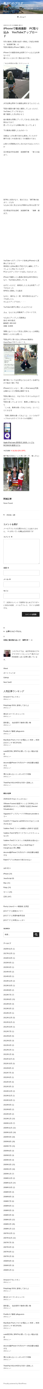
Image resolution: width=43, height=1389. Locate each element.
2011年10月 (7, 1063)
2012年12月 (7, 1018)
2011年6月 (7, 1077)
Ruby (5, 887)
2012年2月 (7, 1050)
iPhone (9, 515)
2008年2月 (7, 1224)
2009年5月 (7, 1155)
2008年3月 (7, 1220)
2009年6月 (7, 1151)
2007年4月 (7, 1247)
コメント (7, 537)
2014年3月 (7, 976)
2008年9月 (7, 1192)
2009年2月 (7, 1169)
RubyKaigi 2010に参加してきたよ (16, 705)
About (5, 668)
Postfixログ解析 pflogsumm (13, 731)
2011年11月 (7, 1059)
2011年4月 (7, 1082)
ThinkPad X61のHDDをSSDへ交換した (18, 783)
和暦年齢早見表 (19, 916)
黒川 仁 (21, 25)
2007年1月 (7, 1256)
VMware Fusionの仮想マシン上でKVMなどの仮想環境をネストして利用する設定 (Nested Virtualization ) (20, 806)
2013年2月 (7, 1013)
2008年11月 (7, 1183)
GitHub (6, 678)
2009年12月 (7, 1123)
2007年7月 (7, 1242)
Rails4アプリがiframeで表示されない (17, 860)
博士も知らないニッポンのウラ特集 (17, 774)
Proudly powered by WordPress (14, 1383)
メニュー (22, 17)
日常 (14, 515)
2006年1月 (7, 1270)
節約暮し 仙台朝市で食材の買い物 (17, 723)
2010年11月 (7, 1096)
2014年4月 (7, 972)
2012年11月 (7, 1022)
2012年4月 (7, 1045)
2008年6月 (7, 1206)
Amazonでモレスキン (11, 697)
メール (7, 579)
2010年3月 (7, 1114)
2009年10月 (7, 1132)
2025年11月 (7, 949)
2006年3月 (7, 1265)
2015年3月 (7, 967)
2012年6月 (7, 1036)
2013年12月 (7, 981)
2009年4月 (7, 1160)
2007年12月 (7, 1233)
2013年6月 (7, 999)
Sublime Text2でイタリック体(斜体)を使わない (21, 840)
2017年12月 (7, 953)
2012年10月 (7, 1027)
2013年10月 (7, 985)
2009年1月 (7, 1174)
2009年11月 (7, 1128)
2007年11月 (7, 1238)
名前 (6, 568)
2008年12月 (7, 1178)
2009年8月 (7, 1141)
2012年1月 (7, 1054)
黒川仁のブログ (13, 3)
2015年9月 (7, 963)
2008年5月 (7, 1210)
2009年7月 (7, 1146)
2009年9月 (7, 1137)
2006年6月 (7, 1261)
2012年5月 (7, 1041)
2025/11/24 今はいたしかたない (15, 799)
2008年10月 (7, 1187)
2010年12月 (7, 1091)
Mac (5, 883)
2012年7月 (7, 1031)
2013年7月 (7, 995)
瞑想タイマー (18, 911)
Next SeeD (7, 682)
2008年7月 (7, 1201)
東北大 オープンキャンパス (14, 714)
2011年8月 (7, 1068)
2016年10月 (7, 958)
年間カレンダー (19, 920)
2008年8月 (7, 1197)
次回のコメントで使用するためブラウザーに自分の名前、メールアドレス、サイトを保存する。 (21, 605)
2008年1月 (7, 1229)
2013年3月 (7, 1008)
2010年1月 (7, 1119)
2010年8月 (7, 1109)
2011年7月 (7, 1073)
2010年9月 (7, 1105)
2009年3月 (7, 1164)
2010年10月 (7, 1100)
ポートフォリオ (9, 673)
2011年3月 (7, 1086)
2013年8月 (7, 990)
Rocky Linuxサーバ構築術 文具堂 (16, 906)
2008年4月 (7, 1215)
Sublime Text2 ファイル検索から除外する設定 (21, 828)
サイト (6, 591)
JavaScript (7, 878)
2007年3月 (7, 1252)
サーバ (6, 892)
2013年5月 (7, 1004)
